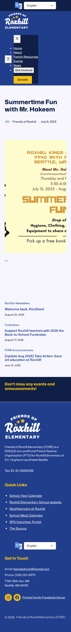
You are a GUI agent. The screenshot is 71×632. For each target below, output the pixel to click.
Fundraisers (12, 325)
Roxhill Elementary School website (35, 502)
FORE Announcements (19, 350)
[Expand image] (6, 260)
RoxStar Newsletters (17, 303)
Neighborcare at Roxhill (27, 508)
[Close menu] (17, 39)
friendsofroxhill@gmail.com (31, 569)
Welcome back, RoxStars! (24, 309)
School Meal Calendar (26, 515)
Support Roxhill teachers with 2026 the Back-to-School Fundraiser (34, 332)
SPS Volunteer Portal (25, 522)
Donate (23, 80)
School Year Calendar (25, 495)
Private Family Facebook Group (43, 597)
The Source (18, 528)
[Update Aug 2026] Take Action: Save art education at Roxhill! (33, 358)
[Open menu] (8, 59)
